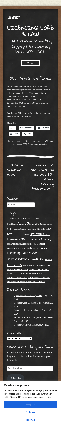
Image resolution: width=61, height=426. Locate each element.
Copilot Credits (20, 229)
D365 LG (16, 234)
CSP (48, 228)
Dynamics (25, 234)
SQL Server (33, 277)
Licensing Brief (25, 248)
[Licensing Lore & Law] (30, 18)
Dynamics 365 (40, 234)
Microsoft (15, 259)
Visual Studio (44, 277)
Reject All (30, 420)
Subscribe (16, 378)
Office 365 (14, 265)
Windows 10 (13, 281)
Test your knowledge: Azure (16, 169)
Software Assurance (17, 277)
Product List (17, 274)
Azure (25, 218)
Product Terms (30, 273)
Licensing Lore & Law (30, 31)
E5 (50, 240)
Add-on (18, 219)
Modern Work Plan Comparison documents (33, 317)
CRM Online (40, 229)
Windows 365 (25, 282)
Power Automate (43, 265)
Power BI (10, 270)
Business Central (46, 224)
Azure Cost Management (37, 219)
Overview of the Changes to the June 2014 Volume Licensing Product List (42, 176)
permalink (43, 144)
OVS (25, 144)
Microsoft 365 (34, 259)
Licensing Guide (38, 247)
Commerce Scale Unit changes (27, 310)
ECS (8, 244)
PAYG (24, 265)
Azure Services (28, 223)
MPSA (48, 259)
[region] (30, 403)
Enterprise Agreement (21, 243)
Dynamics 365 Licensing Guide (28, 239)
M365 (34, 253)
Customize (30, 412)
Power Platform (21, 269)
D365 (9, 234)
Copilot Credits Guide (24, 325)
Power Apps (32, 265)
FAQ (34, 244)
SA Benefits (42, 274)
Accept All (30, 404)
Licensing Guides (19, 253)
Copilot (10, 229)
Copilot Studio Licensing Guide (28, 303)
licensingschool (37, 141)
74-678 (10, 218)
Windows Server (37, 281)
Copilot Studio (31, 229)
